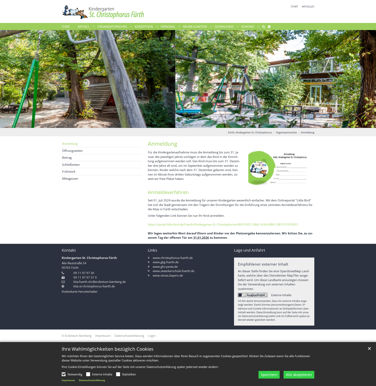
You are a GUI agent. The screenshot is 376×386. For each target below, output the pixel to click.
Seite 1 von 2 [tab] (185, 124)
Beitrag (67, 157)
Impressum (68, 380)
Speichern (269, 374)
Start (66, 26)
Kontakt (69, 250)
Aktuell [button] (84, 26)
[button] (262, 27)
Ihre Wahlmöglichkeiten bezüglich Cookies (107, 349)
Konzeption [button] (144, 26)
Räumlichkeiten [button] (195, 26)
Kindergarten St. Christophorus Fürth (89, 258)
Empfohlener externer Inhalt (263, 264)
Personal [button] (168, 26)
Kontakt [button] (247, 26)
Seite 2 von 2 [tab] (191, 124)
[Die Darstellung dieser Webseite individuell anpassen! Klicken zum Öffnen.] (270, 27)
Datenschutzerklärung (92, 380)
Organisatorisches (286, 132)
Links (152, 250)
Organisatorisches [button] (112, 26)
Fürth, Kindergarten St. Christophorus (250, 132)
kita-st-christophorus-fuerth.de (94, 286)
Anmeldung (307, 132)
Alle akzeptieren (299, 374)
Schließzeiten (71, 165)
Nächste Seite (368, 79)
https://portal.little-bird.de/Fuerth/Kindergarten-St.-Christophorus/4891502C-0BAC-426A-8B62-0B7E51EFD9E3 (223, 224)
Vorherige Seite (8, 79)
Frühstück (68, 171)
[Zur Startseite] (123, 11)
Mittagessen (70, 178)
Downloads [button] (224, 26)
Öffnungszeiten (72, 151)
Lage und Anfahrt (249, 250)
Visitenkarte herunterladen (80, 291)
